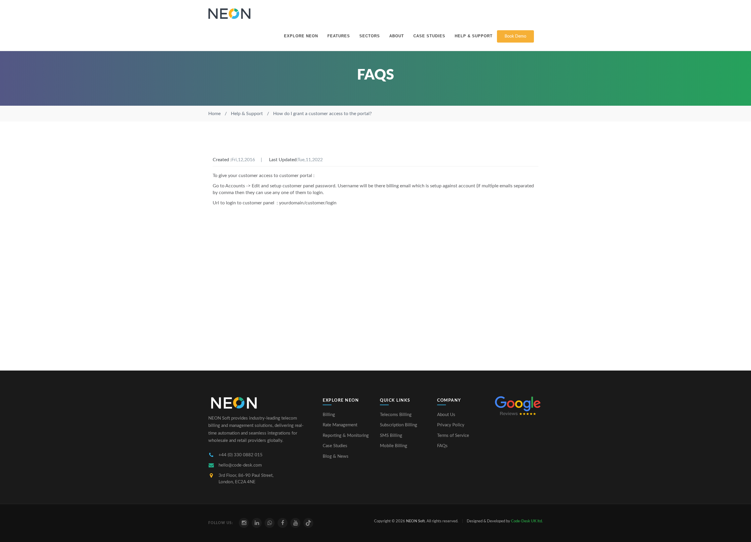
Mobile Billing (393, 446)
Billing (329, 415)
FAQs (442, 446)
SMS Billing (391, 435)
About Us (446, 415)
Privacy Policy (450, 425)
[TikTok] (308, 523)
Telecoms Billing (396, 415)
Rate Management (340, 425)
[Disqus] (375, 283)
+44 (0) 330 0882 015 (241, 455)
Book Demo (515, 36)
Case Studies (429, 36)
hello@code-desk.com (240, 465)
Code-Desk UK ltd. (527, 521)
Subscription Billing (398, 425)
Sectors (369, 36)
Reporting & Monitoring (346, 435)
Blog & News (336, 456)
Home (214, 113)
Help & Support (474, 36)
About (396, 36)
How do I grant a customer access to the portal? (322, 113)
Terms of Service (453, 435)
